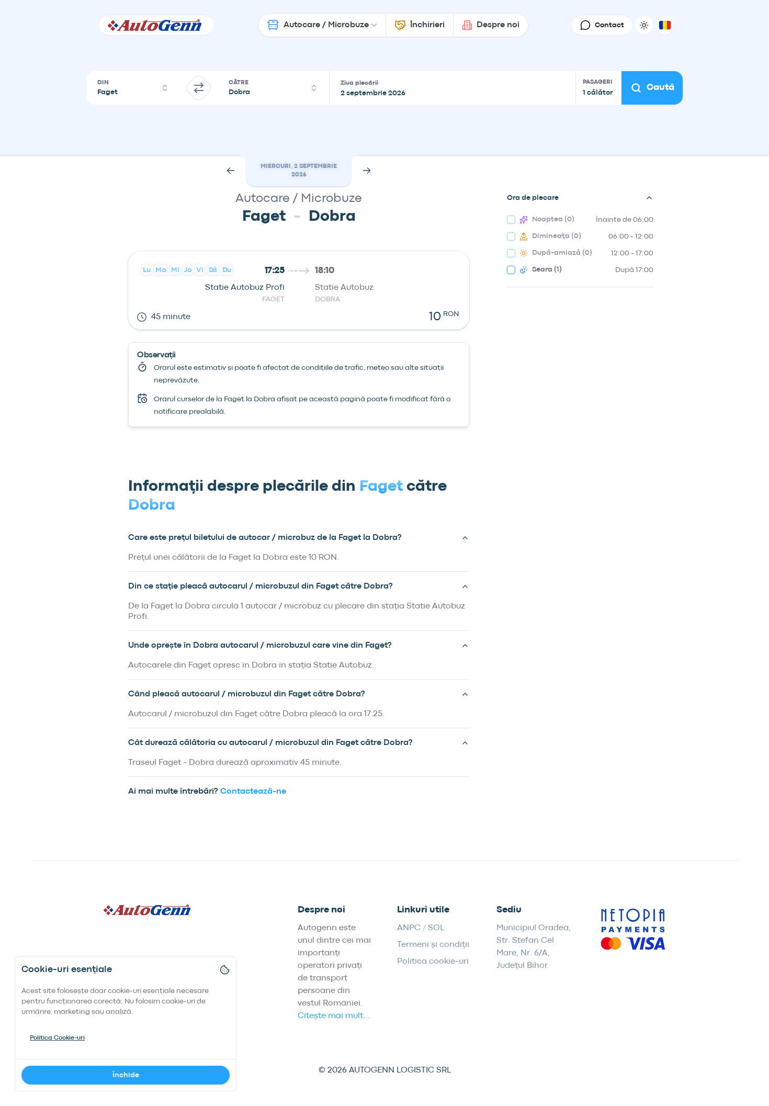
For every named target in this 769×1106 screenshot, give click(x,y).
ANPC (409, 928)
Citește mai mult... (333, 1016)
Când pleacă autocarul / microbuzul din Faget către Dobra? (246, 694)
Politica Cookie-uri (57, 1038)
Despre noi (498, 25)
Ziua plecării (359, 83)
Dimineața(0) (556, 236)
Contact (609, 25)
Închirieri (427, 25)
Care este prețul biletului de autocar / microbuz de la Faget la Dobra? (265, 537)
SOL (436, 928)
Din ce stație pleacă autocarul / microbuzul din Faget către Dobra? (260, 586)
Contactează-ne (253, 791)
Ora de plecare (533, 198)
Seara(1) (547, 269)
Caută (660, 88)
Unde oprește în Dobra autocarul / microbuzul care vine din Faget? (260, 645)
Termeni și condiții (433, 945)
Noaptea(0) (553, 219)
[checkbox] (511, 220)
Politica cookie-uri (433, 961)
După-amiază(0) (562, 253)
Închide (125, 1075)
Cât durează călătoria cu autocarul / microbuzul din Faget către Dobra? (270, 743)
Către (238, 82)
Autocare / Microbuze (326, 25)
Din (103, 82)
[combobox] (133, 88)
